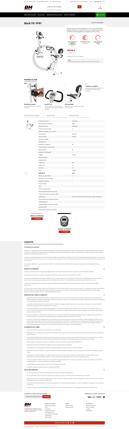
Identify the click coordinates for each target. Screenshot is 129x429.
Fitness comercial (69, 407)
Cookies (37, 426)
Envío (46, 407)
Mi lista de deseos (83, 1)
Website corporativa (91, 405)
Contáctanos (48, 409)
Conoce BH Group (74, 1)
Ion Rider (88, 409)
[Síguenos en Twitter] (68, 423)
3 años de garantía (49, 412)
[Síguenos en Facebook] (66, 423)
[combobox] (62, 6)
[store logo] (28, 7)
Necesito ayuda (50, 9)
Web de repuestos (90, 407)
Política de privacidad (29, 426)
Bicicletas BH (89, 410)
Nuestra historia (69, 405)
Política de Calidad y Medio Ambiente (48, 426)
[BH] (33, 404)
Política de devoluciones (50, 405)
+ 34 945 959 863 (58, 9)
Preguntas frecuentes (50, 410)
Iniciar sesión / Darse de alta (51, 414)
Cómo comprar (48, 417)
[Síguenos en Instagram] (70, 423)
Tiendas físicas (48, 415)
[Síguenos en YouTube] (73, 423)
